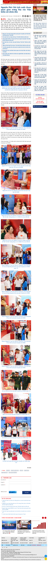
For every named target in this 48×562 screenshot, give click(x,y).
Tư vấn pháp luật (24, 540)
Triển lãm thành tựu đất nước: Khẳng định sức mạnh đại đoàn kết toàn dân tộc (16, 501)
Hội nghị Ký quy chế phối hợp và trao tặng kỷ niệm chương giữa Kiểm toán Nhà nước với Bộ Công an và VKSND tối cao (40, 18)
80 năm (21, 470)
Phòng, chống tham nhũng (23, 538)
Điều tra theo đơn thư (15, 543)
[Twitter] (30, 16)
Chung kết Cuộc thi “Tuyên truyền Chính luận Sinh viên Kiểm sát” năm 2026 (40, 59)
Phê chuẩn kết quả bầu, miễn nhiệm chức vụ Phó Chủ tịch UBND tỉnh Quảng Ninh (40, 53)
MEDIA (35, 5)
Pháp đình (31, 537)
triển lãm (8, 470)
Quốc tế (31, 542)
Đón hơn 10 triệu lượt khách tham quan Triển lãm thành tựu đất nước (15, 506)
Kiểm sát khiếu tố (5, 542)
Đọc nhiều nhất (38, 33)
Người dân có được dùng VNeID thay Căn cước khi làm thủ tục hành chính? (40, 76)
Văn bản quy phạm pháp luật (40, 98)
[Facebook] (25, 16)
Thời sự (3, 537)
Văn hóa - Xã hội (42, 540)
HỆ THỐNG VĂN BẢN (40, 94)
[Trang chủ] (2, 545)
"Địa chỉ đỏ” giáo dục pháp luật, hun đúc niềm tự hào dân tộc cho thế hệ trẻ (16, 512)
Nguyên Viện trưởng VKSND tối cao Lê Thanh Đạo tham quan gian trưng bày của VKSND (16, 509)
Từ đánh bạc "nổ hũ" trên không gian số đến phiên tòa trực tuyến (40, 47)
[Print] (23, 16)
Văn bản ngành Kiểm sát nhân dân (40, 102)
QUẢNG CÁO (15, 545)
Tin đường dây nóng (41, 538)
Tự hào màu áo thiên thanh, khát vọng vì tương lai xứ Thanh (14, 514)
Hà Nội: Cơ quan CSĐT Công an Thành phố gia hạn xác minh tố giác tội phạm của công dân (40, 88)
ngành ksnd (26, 470)
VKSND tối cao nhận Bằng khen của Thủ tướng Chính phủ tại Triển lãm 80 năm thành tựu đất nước (16, 504)
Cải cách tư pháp (24, 542)
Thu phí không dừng (23, 561)
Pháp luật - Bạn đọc (14, 540)
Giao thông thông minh (13, 561)
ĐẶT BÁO (22, 545)
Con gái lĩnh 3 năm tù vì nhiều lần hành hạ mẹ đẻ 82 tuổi (40, 64)
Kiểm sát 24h (4, 540)
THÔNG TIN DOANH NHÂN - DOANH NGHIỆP (11, 517)
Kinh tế (30, 540)
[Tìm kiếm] (44, 545)
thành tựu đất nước (15, 470)
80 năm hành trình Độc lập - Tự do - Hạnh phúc (11, 4)
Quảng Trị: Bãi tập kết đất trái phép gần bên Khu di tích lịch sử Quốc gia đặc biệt (40, 81)
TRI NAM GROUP (4, 561)
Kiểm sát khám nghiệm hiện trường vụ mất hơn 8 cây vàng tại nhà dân (40, 42)
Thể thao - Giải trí (42, 542)
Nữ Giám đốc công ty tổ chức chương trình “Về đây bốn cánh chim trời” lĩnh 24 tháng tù (40, 70)
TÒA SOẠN (8, 545)
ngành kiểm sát (4, 472)
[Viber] (28, 16)
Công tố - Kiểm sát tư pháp (14, 538)
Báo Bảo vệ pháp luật (38, 106)
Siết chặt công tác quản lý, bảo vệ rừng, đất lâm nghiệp (40, 37)
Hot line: (34, 545)
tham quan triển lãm (13, 472)
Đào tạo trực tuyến (32, 561)
